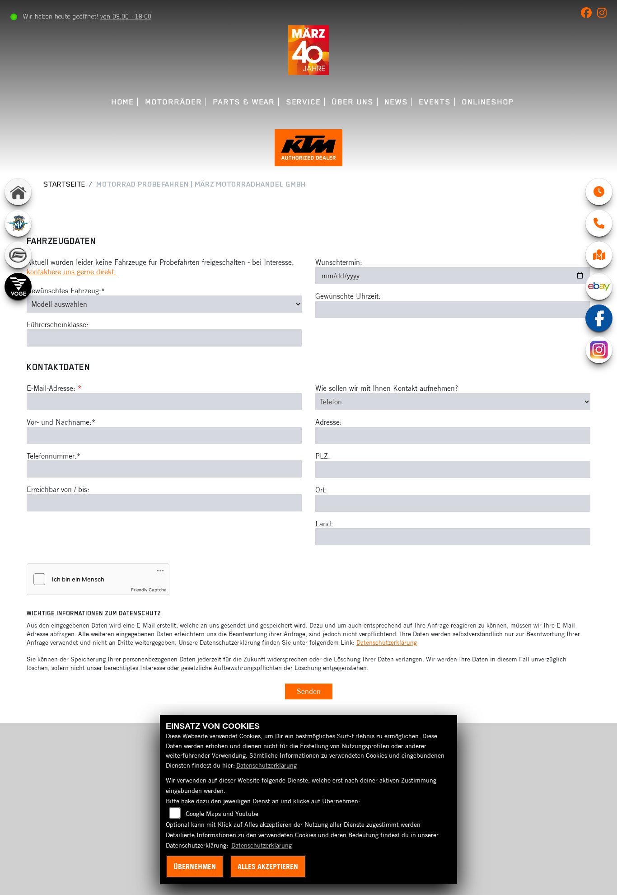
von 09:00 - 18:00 (125, 16)
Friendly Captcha (149, 589)
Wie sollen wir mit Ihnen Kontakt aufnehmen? (386, 388)
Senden (309, 691)
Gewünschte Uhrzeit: (348, 295)
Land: (324, 523)
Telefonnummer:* (53, 455)
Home (123, 102)
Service (303, 102)
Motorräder (173, 102)
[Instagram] (598, 349)
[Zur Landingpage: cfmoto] (18, 254)
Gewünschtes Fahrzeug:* (66, 290)
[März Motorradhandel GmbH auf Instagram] (603, 14)
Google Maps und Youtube (222, 814)
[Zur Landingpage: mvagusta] (18, 223)
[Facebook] (598, 318)
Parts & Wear (244, 102)
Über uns (353, 102)
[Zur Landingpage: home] (18, 191)
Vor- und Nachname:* (61, 421)
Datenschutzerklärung (386, 642)
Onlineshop (488, 102)
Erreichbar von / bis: (58, 489)
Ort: (321, 489)
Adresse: (328, 421)
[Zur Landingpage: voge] (18, 286)
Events (435, 102)
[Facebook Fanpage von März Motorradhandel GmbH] (589, 14)
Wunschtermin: (338, 262)
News (396, 102)
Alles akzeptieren (268, 866)
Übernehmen (194, 866)
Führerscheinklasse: (58, 324)
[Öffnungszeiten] (598, 191)
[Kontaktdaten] (598, 223)
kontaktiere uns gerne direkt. (71, 271)
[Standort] (598, 254)
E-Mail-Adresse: (54, 388)
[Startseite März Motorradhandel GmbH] (308, 49)
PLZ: (322, 455)
